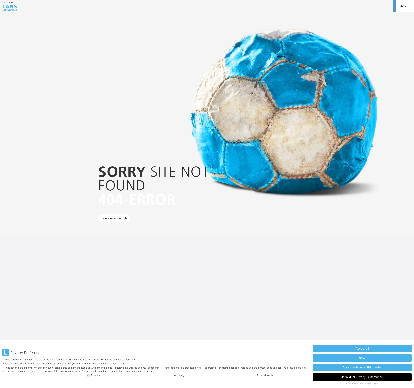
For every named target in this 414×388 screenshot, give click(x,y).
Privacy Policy (365, 384)
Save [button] (362, 358)
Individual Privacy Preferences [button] (362, 377)
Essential (95, 375)
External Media (265, 375)
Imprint (375, 384)
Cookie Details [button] (352, 384)
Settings (147, 371)
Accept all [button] (362, 348)
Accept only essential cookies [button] (362, 367)
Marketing (178, 375)
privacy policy (72, 371)
